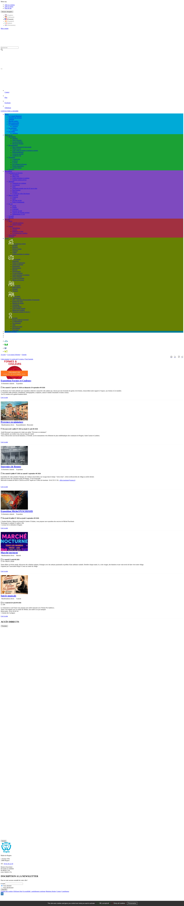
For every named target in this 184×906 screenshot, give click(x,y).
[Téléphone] (6, 351)
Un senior (17, 296)
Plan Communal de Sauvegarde (21, 147)
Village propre (16, 149)
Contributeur (65, 891)
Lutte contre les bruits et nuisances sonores (25, 150)
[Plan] (6, 344)
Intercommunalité (13, 123)
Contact (58, 891)
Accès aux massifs (17, 154)
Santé (14, 199)
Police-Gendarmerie (18, 202)
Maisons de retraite (18, 303)
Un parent (17, 285)
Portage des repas (17, 301)
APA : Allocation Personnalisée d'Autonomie (25, 300)
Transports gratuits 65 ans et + (21, 312)
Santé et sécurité (13, 195)
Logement (15, 209)
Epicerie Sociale (17, 211)
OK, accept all (104, 903)
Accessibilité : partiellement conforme (34, 891)
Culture (10, 226)
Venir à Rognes (17, 140)
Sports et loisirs (16, 224)
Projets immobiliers (18, 166)
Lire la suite (4, 397)
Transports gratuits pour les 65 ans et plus (24, 188)
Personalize (132, 903)
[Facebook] (5, 348)
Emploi (14, 207)
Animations (15, 305)
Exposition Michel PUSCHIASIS (17, 511)
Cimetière (11, 169)
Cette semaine (5, 359)
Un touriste (17, 259)
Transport (11, 181)
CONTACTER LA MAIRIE (9, 111)
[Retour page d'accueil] (60, 68)
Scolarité (11, 216)
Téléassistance (16, 298)
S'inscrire (4, 889)
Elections (15, 247)
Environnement (13, 145)
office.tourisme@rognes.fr (67, 480)
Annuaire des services (15, 118)
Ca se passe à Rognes (13, 354)
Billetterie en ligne (17, 231)
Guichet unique (17, 168)
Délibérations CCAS (18, 214)
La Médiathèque (17, 321)
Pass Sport (15, 330)
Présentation (12, 136)
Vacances (15, 291)
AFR (13, 325)
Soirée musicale (8, 596)
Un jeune (14, 318)
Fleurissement (16, 271)
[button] (179, 357)
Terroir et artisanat (17, 264)
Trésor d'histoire (17, 276)
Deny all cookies (119, 903)
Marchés (11, 218)
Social (14, 205)
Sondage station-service (19, 180)
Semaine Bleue (16, 306)
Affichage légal (17, 891)
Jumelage (11, 119)
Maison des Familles (18, 310)
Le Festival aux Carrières (19, 233)
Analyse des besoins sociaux (21, 212)
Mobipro (15, 192)
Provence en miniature (12, 422)
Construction (16, 159)
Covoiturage (16, 185)
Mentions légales (51, 891)
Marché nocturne (9, 552)
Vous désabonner (8, 887)
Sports (10, 221)
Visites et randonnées (18, 263)
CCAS (10, 204)
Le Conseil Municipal (15, 116)
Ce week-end (14, 359)
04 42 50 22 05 (8, 864)
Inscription (15, 174)
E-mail (3, 883)
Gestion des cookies (7, 891)
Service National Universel (20, 319)
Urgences (15, 197)
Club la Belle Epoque (18, 308)
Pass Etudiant (16, 190)
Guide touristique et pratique (20, 178)
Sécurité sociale (17, 200)
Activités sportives (17, 223)
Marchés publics (13, 121)
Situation (15, 138)
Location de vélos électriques (21, 193)
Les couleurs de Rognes (19, 164)
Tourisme (11, 236)
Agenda (14, 230)
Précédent (4, 626)
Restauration (16, 266)
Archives (15, 126)
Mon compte (4, 28)
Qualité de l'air (16, 155)
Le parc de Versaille (18, 278)
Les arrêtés (11, 131)
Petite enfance (16, 287)
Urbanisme (11, 157)
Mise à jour (15, 176)
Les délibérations (13, 124)
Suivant (4, 841)
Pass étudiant (16, 328)
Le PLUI (15, 161)
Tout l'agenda (29, 359)
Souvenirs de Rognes (11, 466)
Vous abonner (7, 886)
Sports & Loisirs (17, 326)
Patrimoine (15, 261)
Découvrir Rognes (17, 143)
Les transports (16, 323)
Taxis (14, 186)
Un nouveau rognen (20, 244)
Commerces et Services (15, 173)
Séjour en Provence (18, 280)
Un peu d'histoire (17, 142)
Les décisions (12, 128)
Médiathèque (16, 228)
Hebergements (16, 268)
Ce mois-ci (21, 359)
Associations (12, 235)
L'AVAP (14, 162)
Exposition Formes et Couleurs (16, 380)
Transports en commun (19, 183)
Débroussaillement (17, 152)
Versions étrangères (7, 11)
